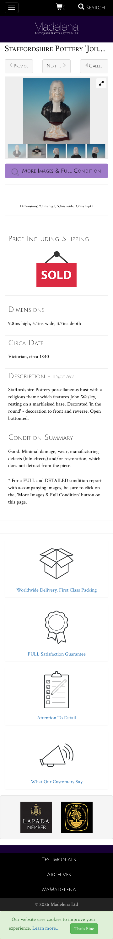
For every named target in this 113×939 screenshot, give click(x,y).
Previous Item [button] (23, 65)
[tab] (56, 567)
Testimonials (59, 860)
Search (94, 8)
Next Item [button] (56, 65)
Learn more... (46, 928)
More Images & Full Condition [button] (61, 171)
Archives (59, 875)
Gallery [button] (97, 65)
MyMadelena (59, 889)
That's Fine (84, 929)
